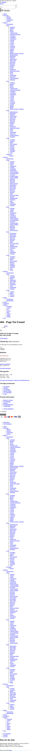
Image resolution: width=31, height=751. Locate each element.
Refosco (12, 66)
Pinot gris (12, 189)
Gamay (12, 44)
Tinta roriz (12, 77)
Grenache (12, 47)
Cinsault (12, 40)
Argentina (12, 139)
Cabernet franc (14, 33)
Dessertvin (6, 303)
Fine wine (6, 15)
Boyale (12, 31)
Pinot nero (12, 62)
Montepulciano (14, 55)
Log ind (5, 736)
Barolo (11, 155)
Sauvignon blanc (14, 195)
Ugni (11, 201)
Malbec (12, 50)
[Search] (16, 6)
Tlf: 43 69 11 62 (4, 355)
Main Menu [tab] (6, 422)
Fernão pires (13, 170)
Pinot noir (12, 63)
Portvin (8, 21)
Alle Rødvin (10, 24)
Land (8, 138)
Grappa (8, 310)
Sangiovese (13, 69)
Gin (8, 309)
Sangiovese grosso (15, 71)
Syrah (11, 74)
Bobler (5, 297)
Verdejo (12, 202)
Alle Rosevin (10, 272)
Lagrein (12, 49)
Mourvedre (13, 56)
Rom (8, 312)
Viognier (12, 205)
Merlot (11, 52)
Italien (11, 142)
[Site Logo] (3, 2)
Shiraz (11, 72)
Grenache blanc (14, 176)
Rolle (11, 193)
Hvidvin (9, 18)
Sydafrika (12, 150)
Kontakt (5, 735)
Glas (4, 318)
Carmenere (13, 37)
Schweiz (12, 147)
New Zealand (13, 144)
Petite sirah (13, 60)
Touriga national (14, 78)
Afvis (10, 750)
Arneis (11, 164)
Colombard (13, 169)
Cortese (12, 41)
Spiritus (5, 305)
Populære (9, 154)
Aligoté (12, 163)
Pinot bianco (13, 185)
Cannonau (12, 36)
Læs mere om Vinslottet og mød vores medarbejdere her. (14, 380)
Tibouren (12, 289)
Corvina (12, 43)
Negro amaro (13, 59)
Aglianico (12, 27)
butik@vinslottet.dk (5, 364)
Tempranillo (13, 75)
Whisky (9, 316)
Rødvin (8, 17)
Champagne (10, 19)
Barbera (12, 28)
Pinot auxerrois (14, 183)
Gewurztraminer (14, 173)
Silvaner (12, 196)
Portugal (12, 145)
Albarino (12, 161)
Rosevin (5, 271)
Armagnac (9, 306)
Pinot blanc (13, 186)
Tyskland (12, 151)
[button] (2, 3)
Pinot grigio (13, 188)
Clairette (12, 167)
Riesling (12, 192)
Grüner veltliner (14, 177)
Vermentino (13, 204)
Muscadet (12, 180)
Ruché (11, 68)
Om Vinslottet (7, 733)
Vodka (8, 315)
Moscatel (12, 179)
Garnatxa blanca (14, 172)
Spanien (12, 148)
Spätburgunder (14, 198)
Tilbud (5, 14)
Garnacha (12, 46)
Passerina (12, 182)
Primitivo (12, 65)
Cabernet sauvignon (15, 34)
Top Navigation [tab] (7, 424)
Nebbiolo (12, 57)
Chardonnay (13, 38)
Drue (8, 25)
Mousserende (10, 300)
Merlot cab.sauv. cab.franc (17, 53)
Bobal (11, 30)
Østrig (11, 270)
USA (11, 153)
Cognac (9, 308)
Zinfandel (12, 79)
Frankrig (12, 141)
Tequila (8, 313)
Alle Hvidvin (10, 158)
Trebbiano (12, 199)
